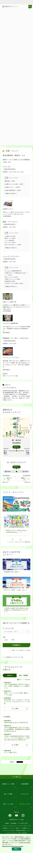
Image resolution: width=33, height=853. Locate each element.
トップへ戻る (15, 776)
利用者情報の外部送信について (22, 830)
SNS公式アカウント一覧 (15, 819)
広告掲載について (26, 828)
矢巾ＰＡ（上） (9, 478)
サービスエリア (25, 794)
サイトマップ (12, 828)
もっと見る (15, 708)
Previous (12, 539)
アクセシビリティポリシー (8, 825)
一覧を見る (27, 679)
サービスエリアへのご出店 (8, 830)
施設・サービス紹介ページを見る (21, 650)
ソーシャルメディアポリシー (22, 825)
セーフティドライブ (24, 804)
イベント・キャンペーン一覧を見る (19, 542)
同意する (16, 849)
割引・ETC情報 (8, 794)
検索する (17, 645)
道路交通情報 (24, 784)
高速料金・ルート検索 (8, 784)
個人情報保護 (13, 823)
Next (20, 539)
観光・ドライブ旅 (8, 804)
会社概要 (4, 828)
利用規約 (7, 823)
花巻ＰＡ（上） (23, 478)
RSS (20, 679)
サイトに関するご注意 (22, 823)
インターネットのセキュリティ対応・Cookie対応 (16, 832)
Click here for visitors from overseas (12, 846)
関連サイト (18, 828)
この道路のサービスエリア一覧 (13, 657)
